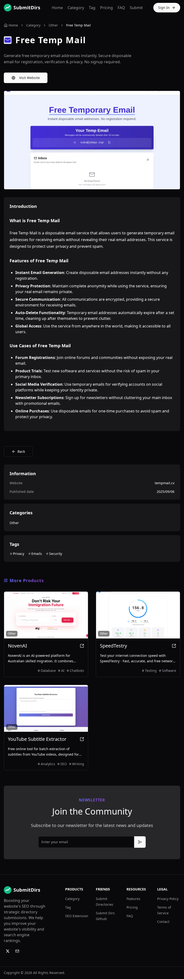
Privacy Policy (167, 898)
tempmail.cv (164, 483)
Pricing (106, 7)
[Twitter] (8, 951)
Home (57, 7)
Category (76, 7)
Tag (92, 7)
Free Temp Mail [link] (78, 25)
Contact (163, 921)
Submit (136, 7)
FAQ (121, 7)
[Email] (17, 951)
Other (53, 25)
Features (133, 898)
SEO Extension (76, 916)
